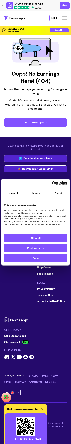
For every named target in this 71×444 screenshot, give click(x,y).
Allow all (35, 238)
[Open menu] (64, 18)
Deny (35, 258)
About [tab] (58, 193)
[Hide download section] (42, 409)
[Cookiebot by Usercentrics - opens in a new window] (52, 183)
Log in (54, 18)
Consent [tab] (13, 193)
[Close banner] (2, 5)
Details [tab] (35, 193)
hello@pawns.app (15, 335)
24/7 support (12, 342)
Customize (33, 248)
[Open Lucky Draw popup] (6, 397)
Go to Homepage (35, 122)
